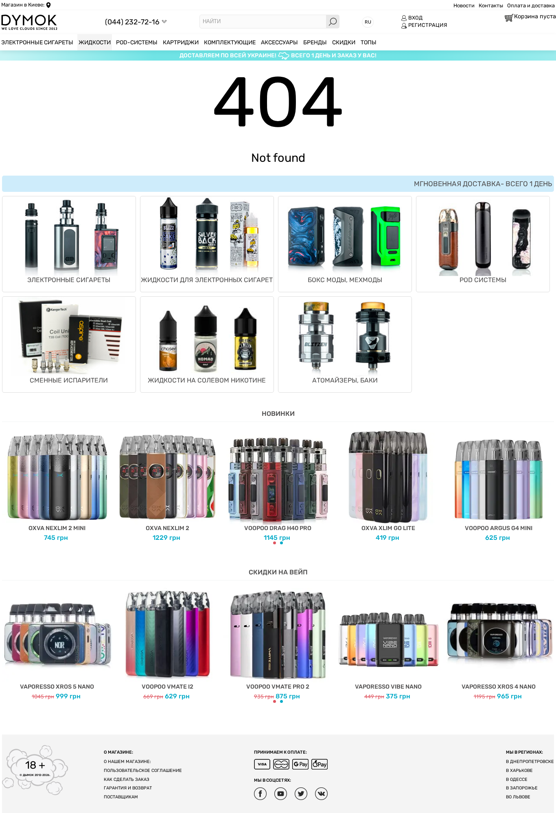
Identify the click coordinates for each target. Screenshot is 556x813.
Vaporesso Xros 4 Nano (499, 686)
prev (8, 483)
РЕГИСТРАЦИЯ (427, 25)
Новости (464, 5)
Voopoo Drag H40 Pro (277, 528)
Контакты (491, 5)
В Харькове (519, 770)
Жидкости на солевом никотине (207, 380)
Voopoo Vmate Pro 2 (277, 686)
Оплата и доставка (531, 5)
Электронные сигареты (68, 280)
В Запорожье (522, 788)
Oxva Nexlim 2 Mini (56, 528)
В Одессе (517, 779)
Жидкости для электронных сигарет (207, 280)
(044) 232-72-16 (132, 21)
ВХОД (415, 18)
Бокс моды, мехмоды (345, 280)
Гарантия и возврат (128, 788)
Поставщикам (121, 797)
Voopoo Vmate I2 (167, 686)
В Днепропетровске (530, 761)
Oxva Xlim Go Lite (388, 528)
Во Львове (518, 797)
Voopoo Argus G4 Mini (498, 528)
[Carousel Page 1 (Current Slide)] (274, 542)
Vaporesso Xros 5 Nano (57, 686)
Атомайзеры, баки (345, 380)
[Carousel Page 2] (281, 542)
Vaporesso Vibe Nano (388, 686)
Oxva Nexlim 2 (167, 528)
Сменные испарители (69, 380)
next (548, 483)
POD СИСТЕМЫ (483, 280)
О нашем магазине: (127, 761)
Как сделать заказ (126, 779)
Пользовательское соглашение (143, 770)
